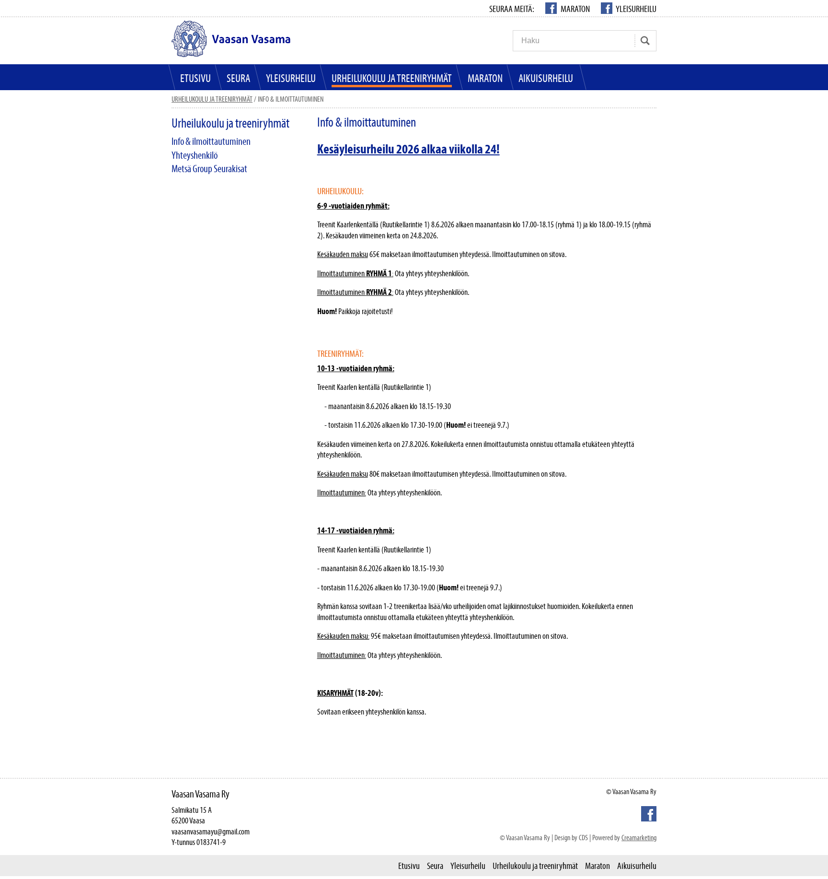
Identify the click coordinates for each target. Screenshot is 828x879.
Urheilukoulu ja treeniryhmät (392, 78)
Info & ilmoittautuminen (211, 141)
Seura (238, 78)
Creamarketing (638, 837)
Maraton (575, 8)
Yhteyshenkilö (195, 155)
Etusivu (195, 78)
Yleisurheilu (635, 8)
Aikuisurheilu (545, 78)
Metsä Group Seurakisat (209, 168)
